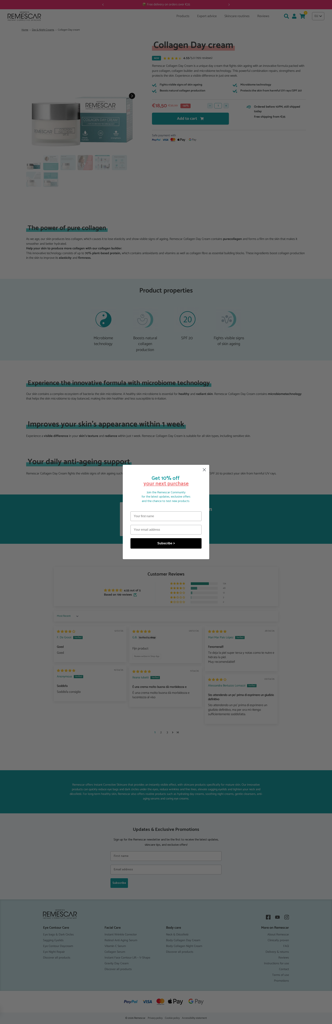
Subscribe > (166, 543)
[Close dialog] (204, 469)
